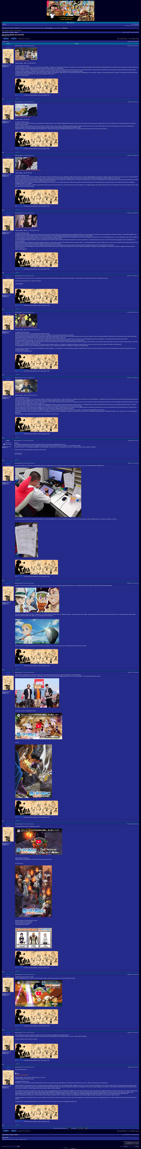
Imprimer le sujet (5, 41)
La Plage (11, 32)
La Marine (9, 35)
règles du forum (20, 95)
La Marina (16, 32)
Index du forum (5, 32)
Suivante (137, 38)
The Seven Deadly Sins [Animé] (13, 35)
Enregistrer (65, 28)
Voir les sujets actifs (18, 30)
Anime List (23, 93)
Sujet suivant (136, 41)
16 (129, 38)
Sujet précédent (130, 41)
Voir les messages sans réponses (8, 30)
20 (134, 38)
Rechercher (136, 24)
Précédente (125, 38)
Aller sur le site (70, 22)
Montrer (21, 283)
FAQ (132, 24)
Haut (3, 152)
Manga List (18, 93)
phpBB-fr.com (73, 1148)
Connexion (4, 24)
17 (130, 38)
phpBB (65, 1147)
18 (131, 38)
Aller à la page (119, 38)
